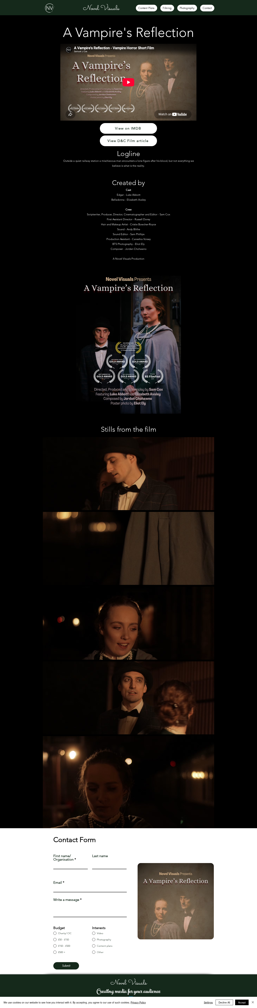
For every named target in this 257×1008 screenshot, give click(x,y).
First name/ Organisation (63, 857)
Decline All (224, 1002)
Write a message (66, 899)
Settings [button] (208, 1002)
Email (57, 882)
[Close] (253, 1002)
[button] (146, 8)
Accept (242, 1002)
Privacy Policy (138, 1002)
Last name (100, 856)
